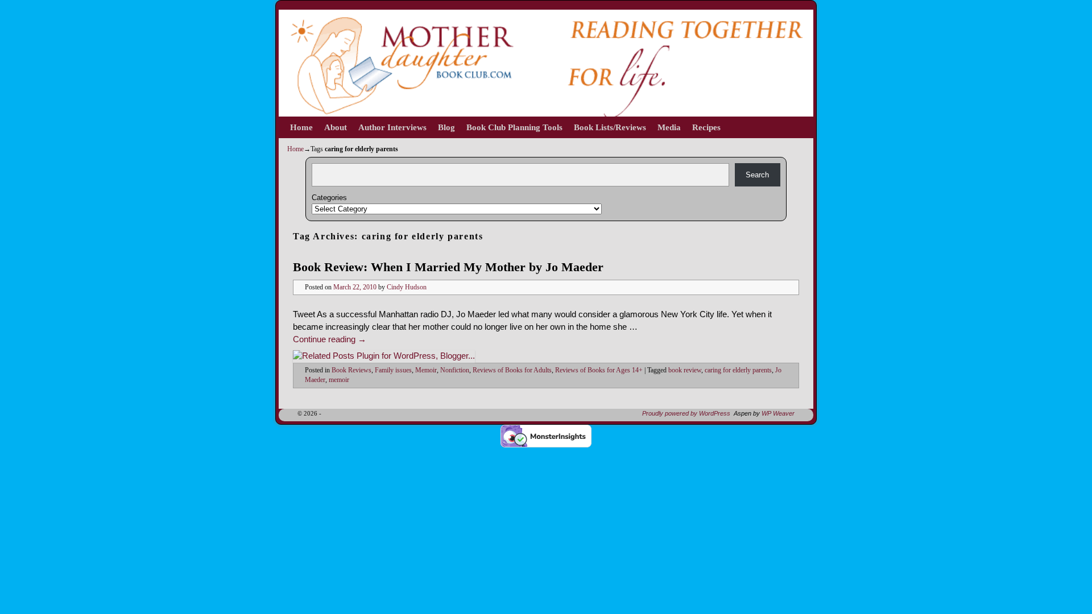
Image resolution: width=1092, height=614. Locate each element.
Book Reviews (351, 370)
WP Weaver (778, 413)
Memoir (426, 370)
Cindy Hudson (407, 287)
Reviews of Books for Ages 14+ (599, 370)
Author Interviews (392, 127)
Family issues (393, 370)
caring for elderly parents (738, 370)
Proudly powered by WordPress (686, 413)
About (335, 127)
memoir (339, 380)
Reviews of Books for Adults (512, 370)
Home (301, 127)
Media (669, 127)
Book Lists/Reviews (610, 127)
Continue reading (329, 339)
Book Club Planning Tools (514, 127)
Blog (446, 127)
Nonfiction (454, 370)
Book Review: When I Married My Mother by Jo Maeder (448, 267)
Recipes (706, 127)
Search (757, 175)
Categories (329, 197)
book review (684, 370)
